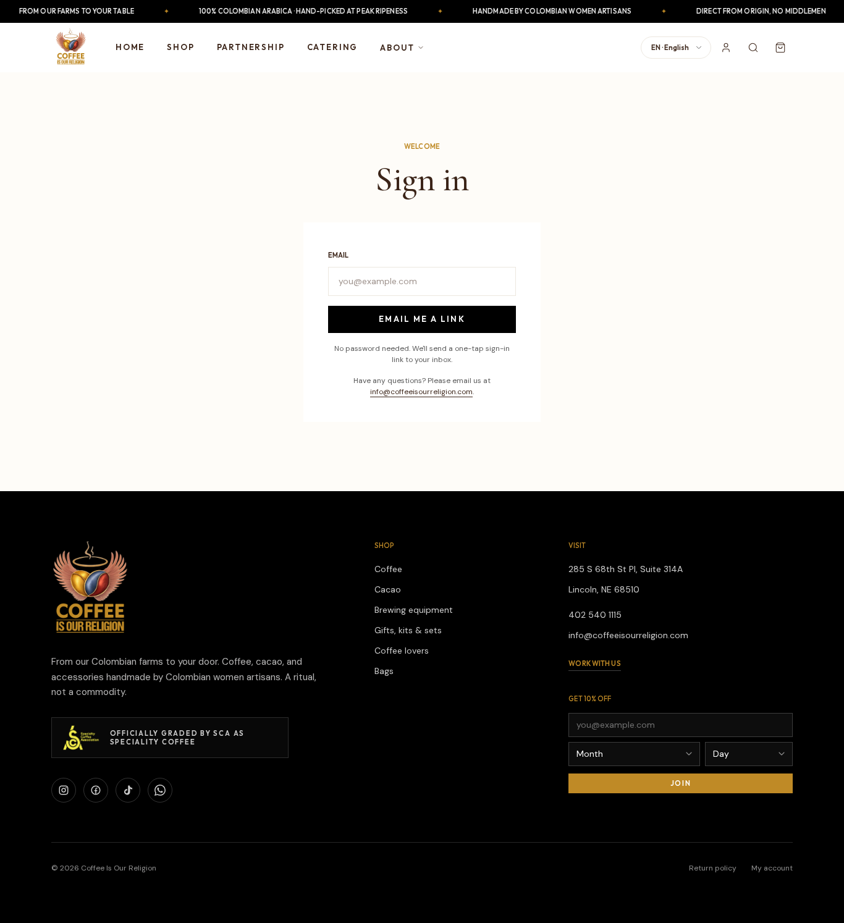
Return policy (712, 868)
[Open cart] (780, 47)
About (397, 48)
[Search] (753, 47)
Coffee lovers (401, 650)
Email (338, 255)
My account (772, 868)
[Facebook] (95, 790)
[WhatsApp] (160, 790)
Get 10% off (589, 698)
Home (130, 47)
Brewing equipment (413, 609)
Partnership (251, 47)
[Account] (726, 47)
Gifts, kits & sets (408, 630)
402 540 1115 (595, 614)
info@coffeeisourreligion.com (421, 392)
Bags (384, 670)
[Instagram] (63, 790)
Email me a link (422, 319)
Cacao (387, 589)
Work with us (594, 663)
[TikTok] (128, 790)
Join (680, 783)
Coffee (388, 569)
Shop (180, 47)
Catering (332, 47)
